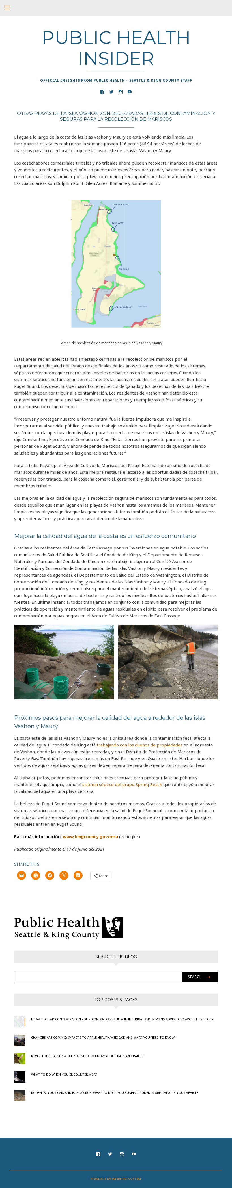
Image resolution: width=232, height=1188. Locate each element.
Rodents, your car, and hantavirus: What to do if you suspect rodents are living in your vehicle (114, 1092)
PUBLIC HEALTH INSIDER (116, 47)
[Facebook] (102, 91)
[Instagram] (120, 91)
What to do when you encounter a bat (64, 1074)
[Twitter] (111, 91)
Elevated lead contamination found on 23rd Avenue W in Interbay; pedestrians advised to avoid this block (122, 1019)
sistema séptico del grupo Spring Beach (122, 784)
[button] (64, 662)
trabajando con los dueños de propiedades (139, 745)
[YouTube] (130, 91)
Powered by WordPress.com (115, 1179)
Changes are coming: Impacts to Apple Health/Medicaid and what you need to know (103, 1037)
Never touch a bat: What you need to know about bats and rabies (87, 1056)
